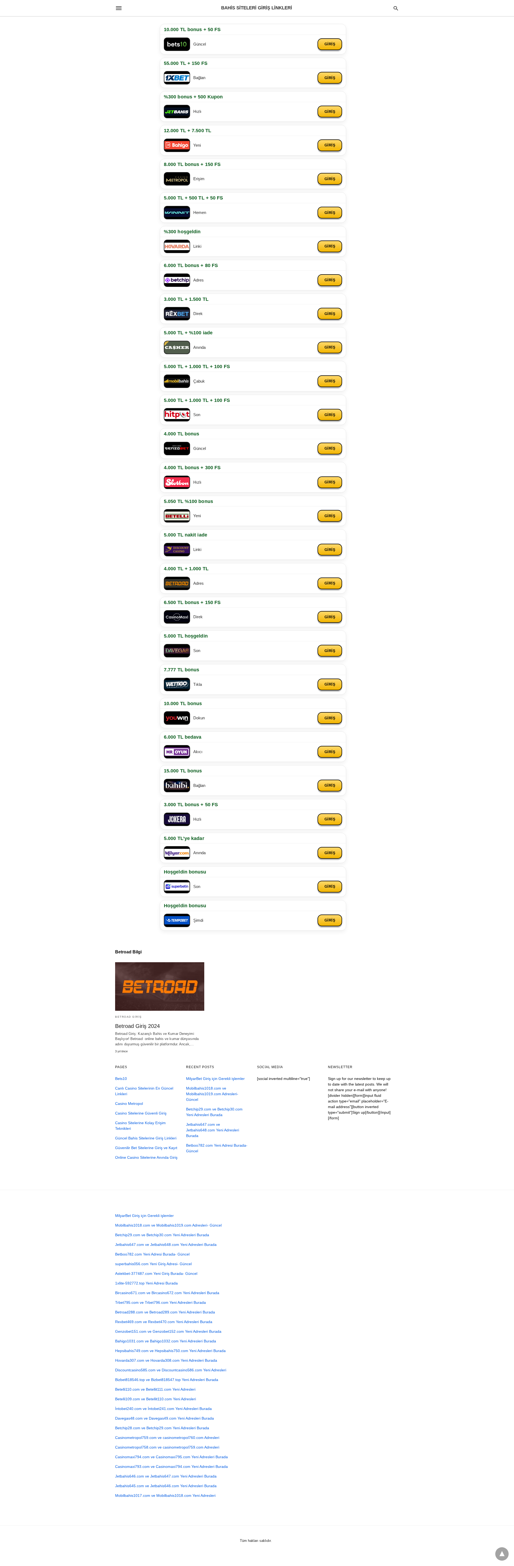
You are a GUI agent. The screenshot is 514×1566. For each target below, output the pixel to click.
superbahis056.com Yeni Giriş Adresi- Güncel (153, 1264)
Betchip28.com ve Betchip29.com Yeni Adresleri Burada (162, 1428)
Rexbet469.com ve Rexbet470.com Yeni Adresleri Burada (163, 1322)
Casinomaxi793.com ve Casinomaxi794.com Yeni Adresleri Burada (171, 1466)
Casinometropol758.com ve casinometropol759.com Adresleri (167, 1447)
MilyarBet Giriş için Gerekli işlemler (215, 1078)
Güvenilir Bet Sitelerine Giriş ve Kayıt (146, 1148)
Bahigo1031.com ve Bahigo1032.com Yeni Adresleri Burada (165, 1341)
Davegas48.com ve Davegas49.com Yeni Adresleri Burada (164, 1418)
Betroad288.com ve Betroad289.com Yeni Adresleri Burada (165, 1312)
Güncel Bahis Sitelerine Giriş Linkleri (145, 1138)
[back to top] (502, 1554)
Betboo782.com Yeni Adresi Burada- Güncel (152, 1254)
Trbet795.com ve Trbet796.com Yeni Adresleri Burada (160, 1302)
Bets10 (121, 1078)
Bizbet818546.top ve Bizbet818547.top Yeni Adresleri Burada (166, 1380)
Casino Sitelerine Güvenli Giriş (141, 1113)
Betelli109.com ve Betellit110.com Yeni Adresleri (155, 1399)
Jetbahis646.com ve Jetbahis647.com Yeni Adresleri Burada (166, 1476)
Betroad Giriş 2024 (137, 1026)
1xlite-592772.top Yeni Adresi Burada (146, 1283)
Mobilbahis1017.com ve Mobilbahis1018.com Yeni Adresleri (165, 1495)
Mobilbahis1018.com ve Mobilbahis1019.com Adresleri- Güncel (212, 1094)
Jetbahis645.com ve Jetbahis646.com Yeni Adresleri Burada (166, 1486)
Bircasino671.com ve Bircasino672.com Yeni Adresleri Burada (167, 1293)
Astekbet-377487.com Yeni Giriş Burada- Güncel (156, 1273)
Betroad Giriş (128, 1016)
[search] (396, 8)
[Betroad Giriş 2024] (159, 986)
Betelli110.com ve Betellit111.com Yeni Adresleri (155, 1389)
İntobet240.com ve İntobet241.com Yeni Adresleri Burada (163, 1408)
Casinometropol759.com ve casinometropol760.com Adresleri (167, 1437)
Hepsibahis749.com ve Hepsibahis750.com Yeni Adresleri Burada (170, 1351)
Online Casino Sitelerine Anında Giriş (146, 1157)
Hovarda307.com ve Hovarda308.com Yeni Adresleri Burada (166, 1360)
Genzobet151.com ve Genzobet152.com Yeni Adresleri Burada (168, 1331)
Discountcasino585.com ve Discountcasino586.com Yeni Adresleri (170, 1370)
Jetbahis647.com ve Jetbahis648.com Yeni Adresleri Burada (212, 1130)
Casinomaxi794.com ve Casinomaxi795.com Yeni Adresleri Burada (171, 1457)
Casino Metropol (129, 1103)
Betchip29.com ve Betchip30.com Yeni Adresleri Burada (162, 1235)
